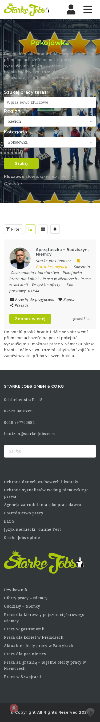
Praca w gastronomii (24, 629)
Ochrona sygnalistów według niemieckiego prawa (46, 493)
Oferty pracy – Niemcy (26, 598)
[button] (90, 712)
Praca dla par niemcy (25, 654)
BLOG (9, 521)
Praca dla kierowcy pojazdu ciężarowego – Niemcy (45, 617)
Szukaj (21, 163)
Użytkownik (15, 590)
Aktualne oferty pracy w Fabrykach (39, 646)
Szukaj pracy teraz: (26, 92)
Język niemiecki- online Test (32, 529)
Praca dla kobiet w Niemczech (33, 637)
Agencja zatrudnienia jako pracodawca (42, 505)
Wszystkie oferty (46, 284)
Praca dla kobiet (24, 278)
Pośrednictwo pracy (23, 513)
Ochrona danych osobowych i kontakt (41, 482)
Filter (15, 229)
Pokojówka (72, 272)
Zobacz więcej (30, 318)
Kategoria (15, 131)
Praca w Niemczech (60, 278)
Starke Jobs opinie (22, 538)
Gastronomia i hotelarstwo (35, 272)
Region (12, 111)
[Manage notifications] (14, 708)
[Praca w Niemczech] (26, 9)
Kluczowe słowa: (21, 176)
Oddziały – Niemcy (22, 606)
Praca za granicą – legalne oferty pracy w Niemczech (45, 665)
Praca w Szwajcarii (22, 677)
